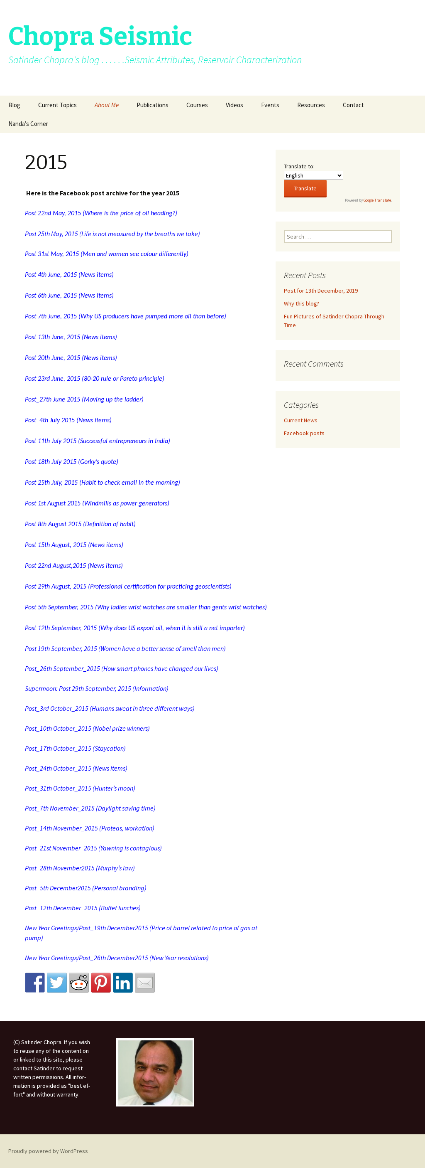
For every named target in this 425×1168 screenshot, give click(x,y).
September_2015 (76, 668)
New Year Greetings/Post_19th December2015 (86, 928)
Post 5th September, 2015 (59, 607)
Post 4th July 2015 (50, 420)
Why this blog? (301, 303)
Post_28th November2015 (60, 868)
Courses (197, 105)
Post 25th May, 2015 (51, 233)
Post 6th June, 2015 (51, 296)
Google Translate (377, 200)
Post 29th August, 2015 (55, 587)
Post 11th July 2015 (50, 441)
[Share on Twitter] (57, 983)
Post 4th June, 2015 (51, 275)
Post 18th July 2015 (50, 462)
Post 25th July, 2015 (51, 483)
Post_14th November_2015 (61, 828)
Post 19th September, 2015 (61, 648)
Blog (14, 105)
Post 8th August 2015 (53, 524)
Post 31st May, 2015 (52, 254)
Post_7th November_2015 (60, 808)
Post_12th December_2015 (61, 908)
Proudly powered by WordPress (48, 1151)
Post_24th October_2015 (58, 768)
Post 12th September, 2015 (61, 628)
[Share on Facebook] (35, 983)
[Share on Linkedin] (123, 983)
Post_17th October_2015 (58, 748)
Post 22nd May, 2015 (53, 213)
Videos (234, 105)
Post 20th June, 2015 (52, 358)
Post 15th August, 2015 (55, 545)
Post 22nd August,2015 (55, 566)
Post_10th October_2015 (58, 728)
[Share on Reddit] (79, 983)
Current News (301, 420)
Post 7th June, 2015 (51, 316)
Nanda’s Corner (28, 124)
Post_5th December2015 (58, 888)
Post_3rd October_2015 (56, 708)
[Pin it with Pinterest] (101, 983)
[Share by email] (145, 983)
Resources (311, 105)
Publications (153, 105)
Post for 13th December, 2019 (321, 290)
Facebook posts (304, 433)
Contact (353, 105)
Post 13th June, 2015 (52, 337)
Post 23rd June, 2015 (52, 379)
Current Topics (57, 105)
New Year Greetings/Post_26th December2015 (86, 958)
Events (270, 105)
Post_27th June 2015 (52, 400)
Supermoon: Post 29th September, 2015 (78, 688)
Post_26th (39, 668)
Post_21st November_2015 (61, 848)
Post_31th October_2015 (58, 788)
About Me (107, 105)
